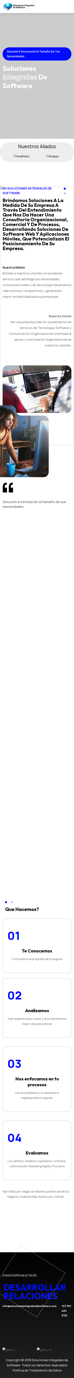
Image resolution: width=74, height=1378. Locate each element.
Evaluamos (37, 1153)
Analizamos (37, 1010)
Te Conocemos (37, 951)
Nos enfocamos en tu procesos (37, 1081)
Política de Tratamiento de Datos (37, 1370)
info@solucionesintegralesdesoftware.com (29, 1306)
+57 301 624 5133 (66, 1310)
